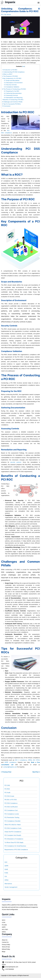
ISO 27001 (36, 760)
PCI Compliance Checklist (12, 821)
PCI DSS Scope (9, 796)
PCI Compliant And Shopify (13, 835)
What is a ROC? (7, 74)
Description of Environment (13, 82)
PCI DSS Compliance (11, 803)
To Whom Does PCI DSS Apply (14, 842)
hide (23, 66)
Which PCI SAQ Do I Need (12, 824)
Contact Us (5, 942)
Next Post (36, 772)
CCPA (3, 922)
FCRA (6, 873)
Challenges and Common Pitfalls (12, 102)
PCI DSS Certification (11, 807)
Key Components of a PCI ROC (11, 78)
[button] (38, 2)
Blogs (3, 951)
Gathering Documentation (13, 93)
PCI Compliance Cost (11, 810)
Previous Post (6, 772)
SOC (6, 862)
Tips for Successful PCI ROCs (11, 104)
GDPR (6, 866)
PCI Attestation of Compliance (14, 839)
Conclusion (6, 106)
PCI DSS (4, 925)
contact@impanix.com (10, 767)
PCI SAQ (7, 785)
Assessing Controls (11, 95)
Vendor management (11, 887)
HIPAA (30, 760)
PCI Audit (7, 792)
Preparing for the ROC (11, 91)
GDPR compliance (10, 762)
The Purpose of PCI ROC (10, 76)
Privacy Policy (6, 944)
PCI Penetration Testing (12, 817)
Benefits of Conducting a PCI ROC (12, 99)
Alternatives (8, 883)
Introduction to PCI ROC (9, 70)
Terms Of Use (6, 947)
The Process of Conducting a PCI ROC (14, 89)
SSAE (6, 869)
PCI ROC (7, 789)
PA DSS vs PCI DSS (11, 799)
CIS (6, 876)
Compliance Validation (11, 87)
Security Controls (10, 84)
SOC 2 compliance (21, 760)
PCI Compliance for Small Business (15, 846)
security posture (15, 462)
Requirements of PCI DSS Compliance (16, 849)
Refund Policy (6, 949)
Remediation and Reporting (13, 97)
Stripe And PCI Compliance (13, 831)
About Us (4, 940)
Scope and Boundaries (11, 80)
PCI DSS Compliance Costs (13, 828)
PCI (2, 14)
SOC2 (3, 920)
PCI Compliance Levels (12, 814)
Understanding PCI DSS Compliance (13, 72)
